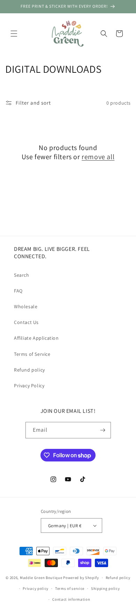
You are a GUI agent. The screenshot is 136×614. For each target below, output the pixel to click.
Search (21, 275)
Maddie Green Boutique (41, 577)
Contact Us (26, 322)
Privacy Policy (29, 385)
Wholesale (25, 306)
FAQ (18, 291)
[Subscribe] (103, 430)
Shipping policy (105, 588)
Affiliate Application (36, 338)
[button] (14, 33)
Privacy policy (35, 588)
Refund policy (29, 370)
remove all (98, 156)
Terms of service (69, 588)
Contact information (71, 599)
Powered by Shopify (81, 577)
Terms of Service (32, 354)
